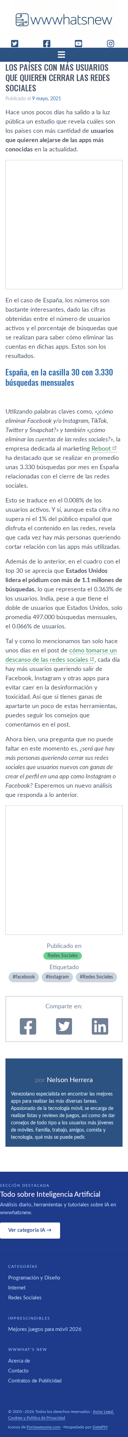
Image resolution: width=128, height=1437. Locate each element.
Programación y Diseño (34, 1277)
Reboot (101, 449)
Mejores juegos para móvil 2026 (45, 1329)
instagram (58, 977)
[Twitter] (17, 43)
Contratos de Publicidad (34, 1380)
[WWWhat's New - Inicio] (64, 19)
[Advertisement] (64, 224)
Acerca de (19, 1361)
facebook (25, 977)
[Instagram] (113, 43)
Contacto (18, 1371)
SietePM (100, 1427)
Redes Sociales (62, 955)
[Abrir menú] (64, 54)
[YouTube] (81, 43)
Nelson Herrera (70, 1080)
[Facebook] (49, 43)
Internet (17, 1287)
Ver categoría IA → (30, 1230)
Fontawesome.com (43, 1427)
